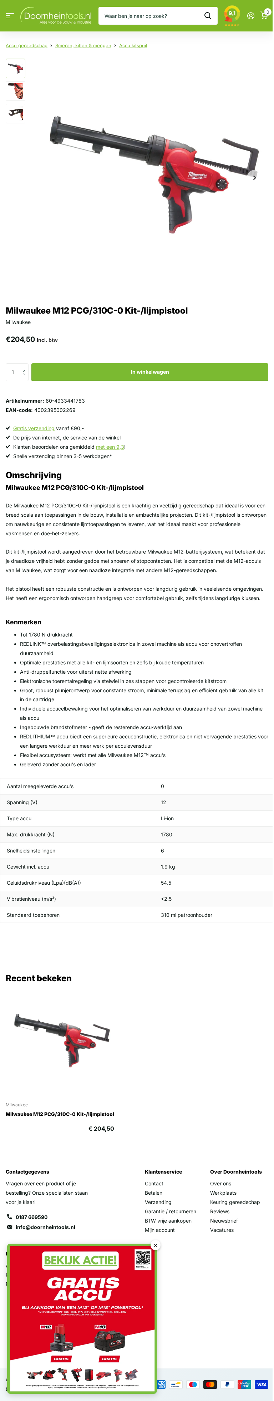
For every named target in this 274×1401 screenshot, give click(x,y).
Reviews (219, 1211)
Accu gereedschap (26, 45)
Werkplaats (223, 1193)
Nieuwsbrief (224, 1221)
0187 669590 (31, 1217)
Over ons (220, 1183)
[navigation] (15, 68)
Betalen (153, 1193)
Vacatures (222, 1230)
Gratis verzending (34, 428)
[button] (26, 366)
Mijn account (160, 1230)
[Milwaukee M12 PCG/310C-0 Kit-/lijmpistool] (60, 1042)
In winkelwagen (150, 372)
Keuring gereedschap (235, 1202)
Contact (154, 1183)
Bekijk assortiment (10, 16)
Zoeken (208, 16)
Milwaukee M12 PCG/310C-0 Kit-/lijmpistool (60, 1114)
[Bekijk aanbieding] (82, 1319)
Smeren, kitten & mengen (83, 45)
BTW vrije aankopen (168, 1221)
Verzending (158, 1202)
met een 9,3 (110, 447)
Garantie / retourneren (170, 1211)
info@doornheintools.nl (45, 1227)
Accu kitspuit (133, 45)
